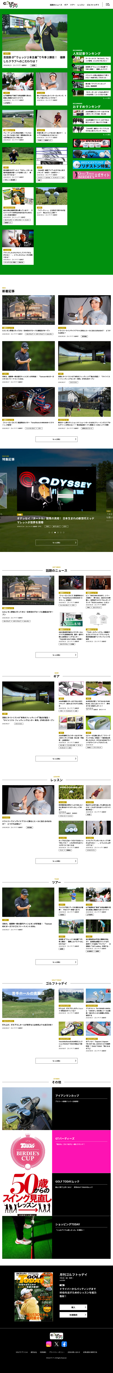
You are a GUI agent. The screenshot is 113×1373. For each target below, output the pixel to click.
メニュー (108, 5)
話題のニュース (56, 4)
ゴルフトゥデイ (93, 4)
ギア (66, 4)
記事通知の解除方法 (90, 1352)
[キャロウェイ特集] (92, 154)
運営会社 (34, 1352)
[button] (49, 532)
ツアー (72, 4)
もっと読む (107, 98)
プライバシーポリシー (57, 1352)
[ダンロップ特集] (92, 143)
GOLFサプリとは (22, 1352)
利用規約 (43, 1352)
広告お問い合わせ (74, 1352)
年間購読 (73, 1314)
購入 (73, 1307)
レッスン (81, 4)
